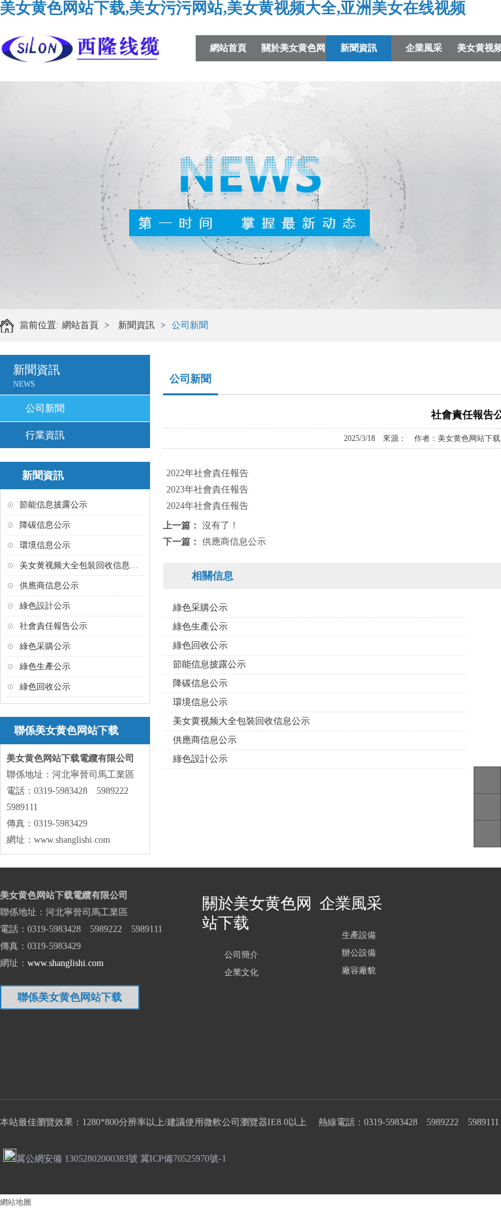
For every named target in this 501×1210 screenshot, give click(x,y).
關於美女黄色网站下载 (294, 61)
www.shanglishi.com (72, 840)
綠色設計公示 (45, 606)
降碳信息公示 (45, 525)
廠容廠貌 (359, 970)
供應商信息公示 (49, 585)
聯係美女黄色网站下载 (70, 997)
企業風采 (424, 48)
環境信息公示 (45, 545)
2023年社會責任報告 (207, 489)
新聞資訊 (359, 48)
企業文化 (241, 972)
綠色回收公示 (45, 686)
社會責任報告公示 (53, 626)
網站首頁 (228, 48)
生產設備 (359, 935)
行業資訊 (45, 435)
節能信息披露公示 (53, 504)
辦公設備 (359, 953)
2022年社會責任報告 (207, 473)
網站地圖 (15, 1202)
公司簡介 (241, 955)
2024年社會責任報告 (207, 506)
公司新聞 (190, 325)
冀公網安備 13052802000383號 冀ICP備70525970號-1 (121, 1158)
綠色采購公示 (45, 646)
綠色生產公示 (45, 666)
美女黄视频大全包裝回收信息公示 (83, 565)
